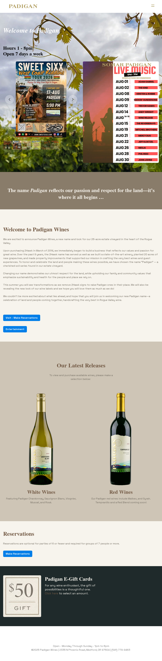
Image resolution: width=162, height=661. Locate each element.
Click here (51, 593)
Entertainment (15, 329)
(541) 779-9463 (120, 649)
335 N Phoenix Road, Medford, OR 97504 (85, 649)
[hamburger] (152, 5)
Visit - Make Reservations (22, 317)
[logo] (23, 6)
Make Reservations (18, 553)
